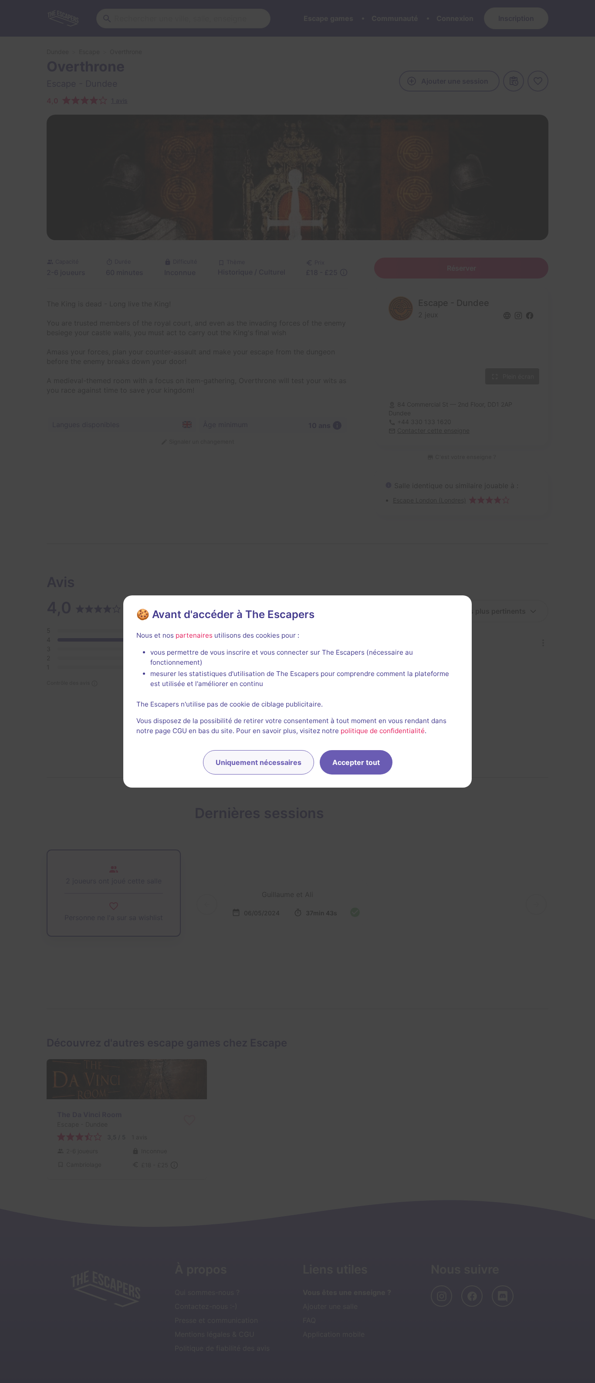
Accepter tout (356, 762)
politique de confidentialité (383, 731)
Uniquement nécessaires (258, 762)
